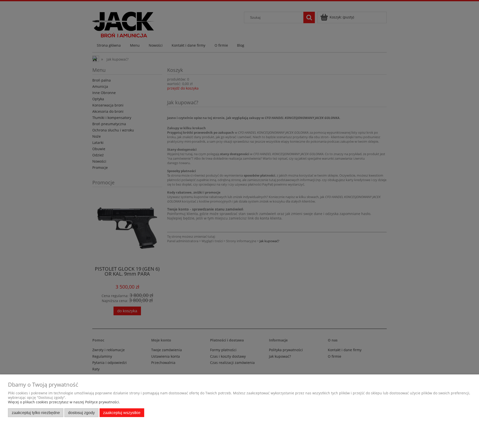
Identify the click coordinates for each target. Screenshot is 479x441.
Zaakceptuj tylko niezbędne (36, 412)
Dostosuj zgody (81, 412)
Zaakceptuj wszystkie (121, 412)
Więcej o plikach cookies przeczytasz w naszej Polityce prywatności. (64, 402)
